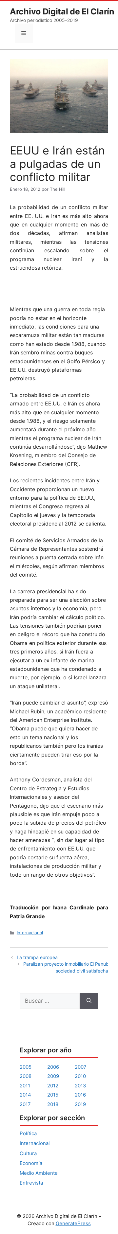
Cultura (28, 1153)
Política (28, 1133)
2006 (53, 1067)
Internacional (30, 932)
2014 (25, 1095)
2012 (52, 1085)
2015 (52, 1095)
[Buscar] (89, 1001)
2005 (25, 1067)
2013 (80, 1085)
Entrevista (31, 1183)
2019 (80, 1104)
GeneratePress (73, 1223)
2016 (80, 1095)
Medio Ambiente (39, 1173)
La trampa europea (37, 957)
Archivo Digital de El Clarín (62, 11)
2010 (80, 1076)
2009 (53, 1076)
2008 (25, 1076)
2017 (25, 1104)
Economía (31, 1163)
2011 (25, 1085)
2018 (52, 1104)
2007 (81, 1067)
